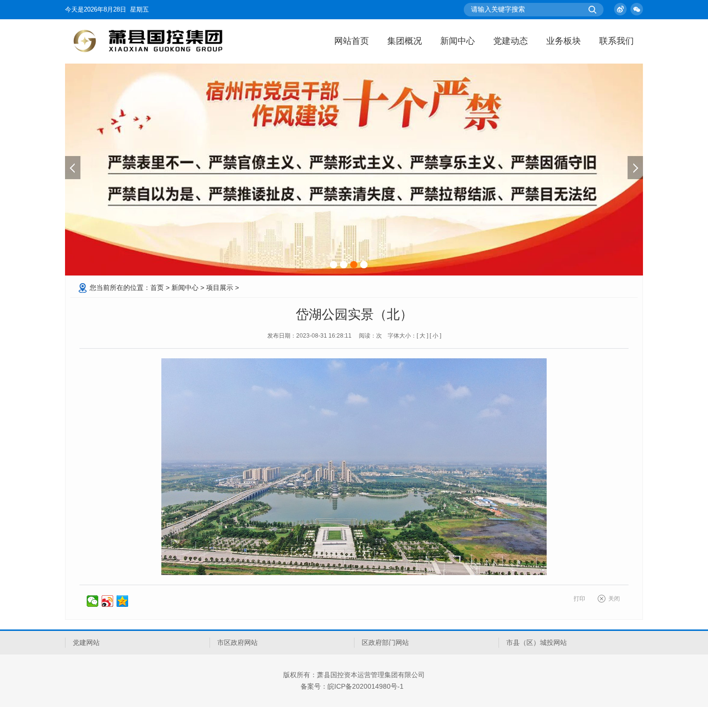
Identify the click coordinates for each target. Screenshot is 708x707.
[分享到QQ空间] (123, 601)
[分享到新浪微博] (108, 601)
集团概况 (404, 41)
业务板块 (563, 41)
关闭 (614, 598)
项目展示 (219, 287)
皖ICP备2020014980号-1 (366, 686)
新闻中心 (457, 41)
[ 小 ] (435, 335)
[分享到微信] (93, 601)
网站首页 (351, 41)
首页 (157, 287)
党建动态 (510, 41)
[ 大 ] (422, 335)
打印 (579, 598)
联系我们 (616, 41)
